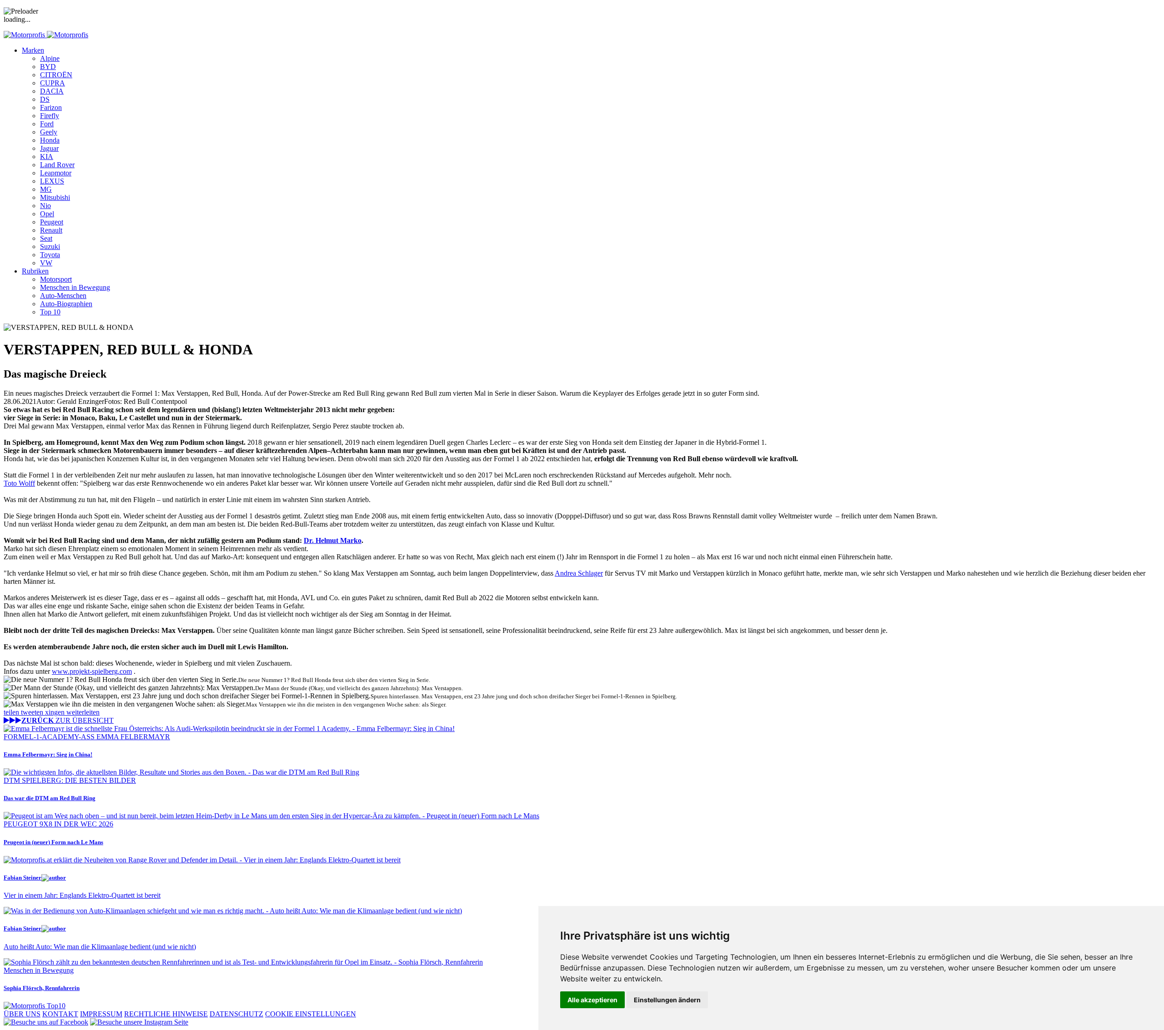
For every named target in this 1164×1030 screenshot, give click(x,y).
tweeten (33, 712)
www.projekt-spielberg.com (92, 671)
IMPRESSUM (101, 1014)
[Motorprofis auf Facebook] (46, 1022)
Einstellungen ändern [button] (667, 1000)
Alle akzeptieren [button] (592, 1000)
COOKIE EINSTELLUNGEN (310, 1014)
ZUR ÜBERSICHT (67, 720)
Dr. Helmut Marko (332, 540)
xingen (55, 712)
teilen (12, 712)
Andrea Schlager (579, 573)
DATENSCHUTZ (236, 1014)
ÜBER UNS (22, 1014)
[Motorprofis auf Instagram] (139, 1022)
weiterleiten (83, 712)
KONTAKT (60, 1014)
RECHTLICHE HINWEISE (166, 1014)
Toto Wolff (19, 483)
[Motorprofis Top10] (34, 1006)
